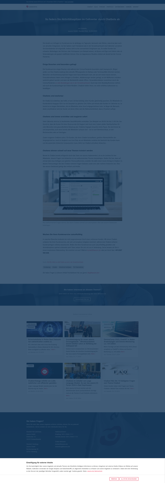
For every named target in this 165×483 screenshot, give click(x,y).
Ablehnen (114, 479)
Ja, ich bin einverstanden (129, 479)
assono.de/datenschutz (94, 471)
